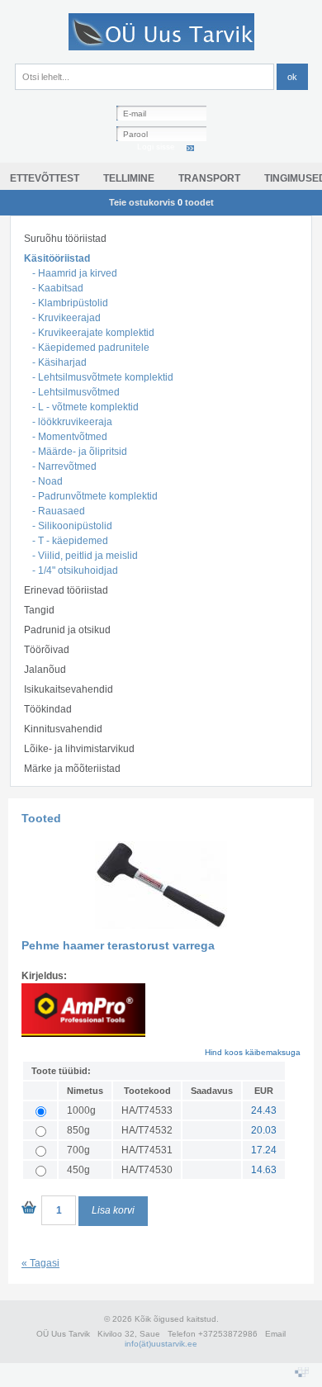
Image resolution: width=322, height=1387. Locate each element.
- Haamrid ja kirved (74, 273)
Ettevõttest (44, 178)
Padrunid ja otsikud (67, 630)
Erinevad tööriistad (66, 590)
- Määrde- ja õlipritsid (79, 451)
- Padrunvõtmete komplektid (95, 496)
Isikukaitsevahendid (68, 689)
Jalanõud (45, 669)
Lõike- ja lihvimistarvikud (79, 749)
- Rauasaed (58, 511)
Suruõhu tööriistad (65, 238)
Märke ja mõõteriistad (72, 768)
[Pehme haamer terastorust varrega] (161, 935)
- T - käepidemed (70, 541)
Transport (209, 178)
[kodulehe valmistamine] (302, 1374)
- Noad (47, 481)
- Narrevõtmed (64, 466)
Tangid (39, 610)
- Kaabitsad (57, 288)
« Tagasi (40, 1263)
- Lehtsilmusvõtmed (76, 392)
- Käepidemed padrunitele (90, 347)
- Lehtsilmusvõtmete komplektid (102, 377)
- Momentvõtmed (69, 437)
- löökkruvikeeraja (72, 422)
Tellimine (128, 178)
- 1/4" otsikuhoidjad (75, 570)
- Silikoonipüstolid (72, 526)
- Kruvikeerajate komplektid (93, 332)
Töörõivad (46, 650)
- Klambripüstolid (70, 303)
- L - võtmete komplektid (85, 407)
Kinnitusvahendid (63, 729)
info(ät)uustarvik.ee (161, 1343)
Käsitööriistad (57, 258)
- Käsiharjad (59, 362)
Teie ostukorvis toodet (161, 202)
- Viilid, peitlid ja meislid (85, 555)
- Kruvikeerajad (66, 318)
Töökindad (48, 709)
